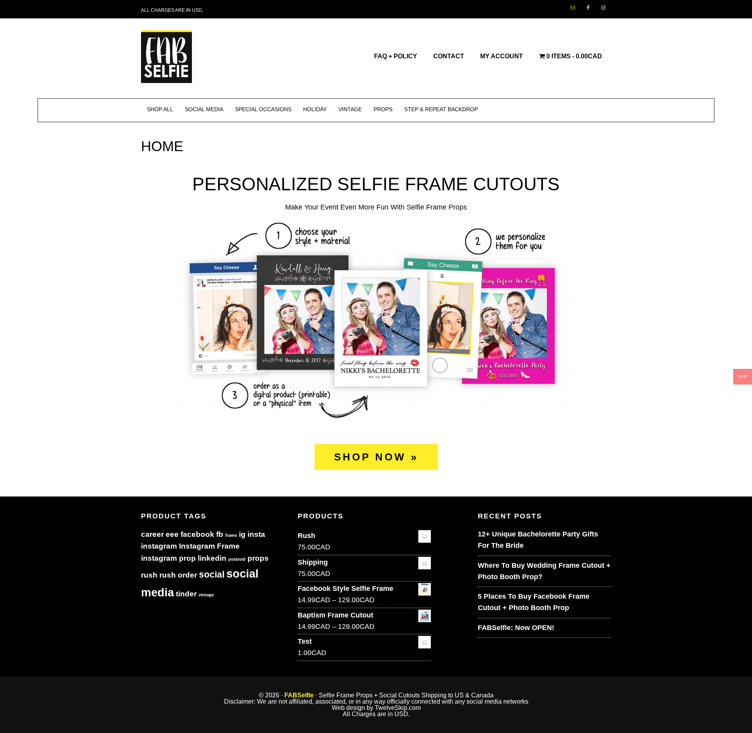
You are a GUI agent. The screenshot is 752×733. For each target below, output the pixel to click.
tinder (186, 594)
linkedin (212, 558)
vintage (206, 594)
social (211, 574)
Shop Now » (376, 457)
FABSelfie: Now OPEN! (516, 628)
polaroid (237, 559)
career (152, 534)
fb (219, 534)
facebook (197, 534)
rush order (178, 575)
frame (231, 535)
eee (172, 534)
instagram (159, 546)
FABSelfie (299, 695)
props (258, 558)
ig (242, 534)
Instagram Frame (209, 546)
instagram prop (168, 558)
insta (256, 534)
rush (149, 575)
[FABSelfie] (166, 79)
